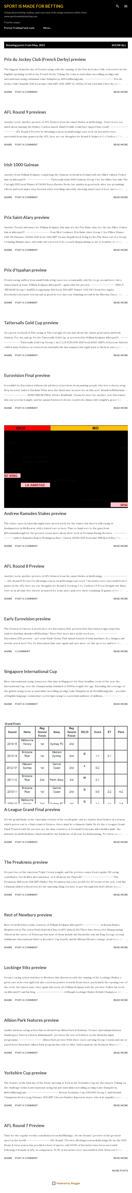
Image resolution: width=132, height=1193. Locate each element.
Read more (121, 91)
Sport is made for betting (33, 6)
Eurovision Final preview (27, 375)
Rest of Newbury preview (28, 914)
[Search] (118, 6)
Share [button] (8, 91)
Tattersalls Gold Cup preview (31, 322)
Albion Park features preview (31, 1020)
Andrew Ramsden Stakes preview (35, 513)
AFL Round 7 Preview (24, 1125)
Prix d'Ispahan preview (25, 269)
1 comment (22, 651)
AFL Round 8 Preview (24, 566)
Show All (119, 45)
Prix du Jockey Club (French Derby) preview (45, 59)
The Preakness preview (26, 862)
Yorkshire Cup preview (25, 1072)
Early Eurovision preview (27, 618)
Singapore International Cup (30, 671)
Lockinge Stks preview (25, 967)
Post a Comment (26, 91)
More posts (120, 1170)
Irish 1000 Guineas (21, 164)
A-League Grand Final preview (32, 809)
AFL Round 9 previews (25, 111)
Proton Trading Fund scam (19, 27)
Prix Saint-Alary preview (26, 217)
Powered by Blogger (68, 1183)
